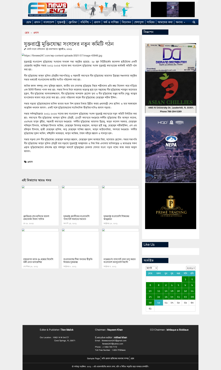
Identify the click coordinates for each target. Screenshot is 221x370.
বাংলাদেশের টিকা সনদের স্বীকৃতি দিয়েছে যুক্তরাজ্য (77, 261)
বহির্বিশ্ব (84, 22)
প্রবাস (97, 22)
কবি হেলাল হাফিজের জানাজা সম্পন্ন (115, 358)
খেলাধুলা (139, 22)
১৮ (158, 296)
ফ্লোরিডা (73, 22)
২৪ (150, 302)
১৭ (150, 296)
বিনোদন (126, 22)
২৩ (192, 296)
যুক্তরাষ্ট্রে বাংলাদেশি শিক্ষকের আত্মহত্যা (116, 218)
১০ (150, 291)
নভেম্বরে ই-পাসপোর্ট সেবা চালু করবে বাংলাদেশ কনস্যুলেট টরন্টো (120, 261)
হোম (28, 22)
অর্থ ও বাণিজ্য (111, 22)
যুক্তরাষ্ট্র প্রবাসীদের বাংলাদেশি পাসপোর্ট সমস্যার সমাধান (76, 218)
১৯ (166, 296)
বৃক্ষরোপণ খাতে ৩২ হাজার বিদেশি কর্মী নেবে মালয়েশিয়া (38, 261)
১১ (158, 291)
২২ (185, 296)
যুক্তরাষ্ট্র (61, 22)
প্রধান (37, 22)
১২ (166, 291)
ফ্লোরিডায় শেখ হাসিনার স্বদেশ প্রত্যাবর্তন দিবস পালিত (36, 218)
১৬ (192, 291)
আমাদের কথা (165, 22)
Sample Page (93, 358)
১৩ (171, 291)
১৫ (185, 291)
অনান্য (180, 22)
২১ (178, 296)
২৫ (158, 302)
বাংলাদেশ (48, 22)
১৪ (178, 291)
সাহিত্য (151, 22)
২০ (171, 296)
